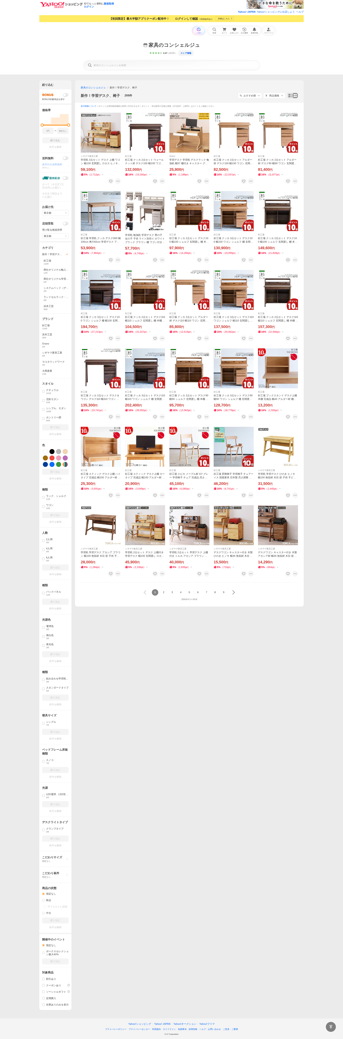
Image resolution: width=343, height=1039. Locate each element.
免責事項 (182, 1029)
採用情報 (193, 1029)
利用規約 (156, 1029)
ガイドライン (169, 1029)
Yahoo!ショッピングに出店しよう (276, 11)
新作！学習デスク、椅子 (100, 96)
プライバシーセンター (139, 1029)
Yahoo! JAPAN (246, 11)
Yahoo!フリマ (207, 1023)
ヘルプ (300, 11)
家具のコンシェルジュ (93, 87)
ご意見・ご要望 (230, 1029)
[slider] (42, 125)
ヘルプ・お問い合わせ (210, 1029)
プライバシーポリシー (115, 1029)
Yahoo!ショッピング (139, 1023)
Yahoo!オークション (184, 1023)
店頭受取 (48, 223)
